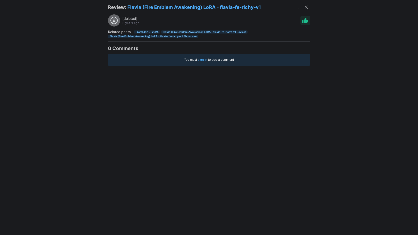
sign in (202, 59)
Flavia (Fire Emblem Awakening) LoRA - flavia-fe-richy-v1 (194, 7)
